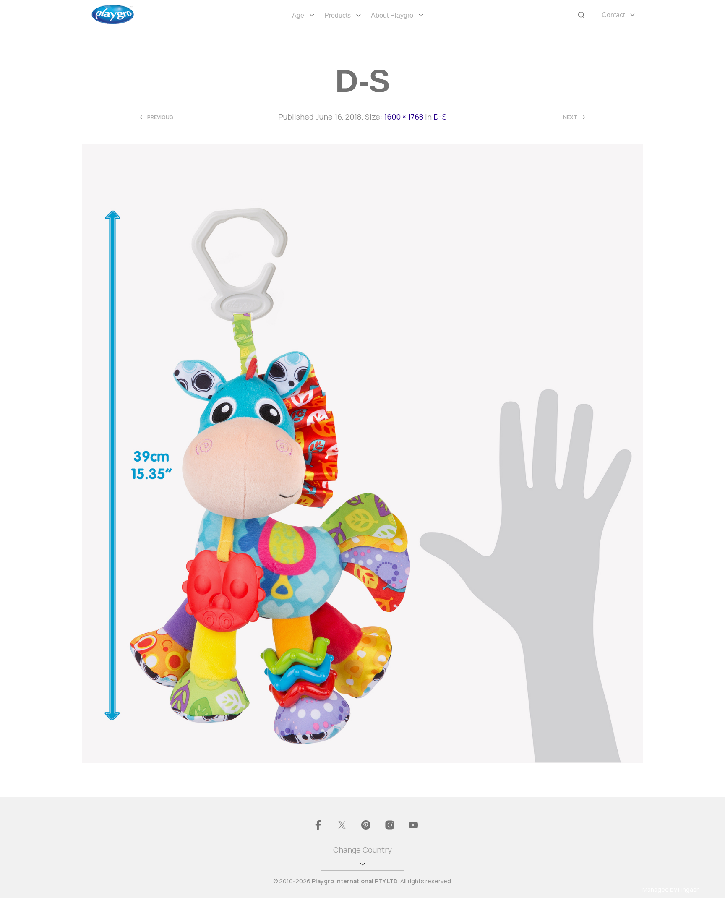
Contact (613, 14)
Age (298, 15)
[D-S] (362, 453)
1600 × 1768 (403, 117)
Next (570, 117)
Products (337, 15)
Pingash (689, 889)
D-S (440, 117)
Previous (160, 117)
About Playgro (392, 15)
